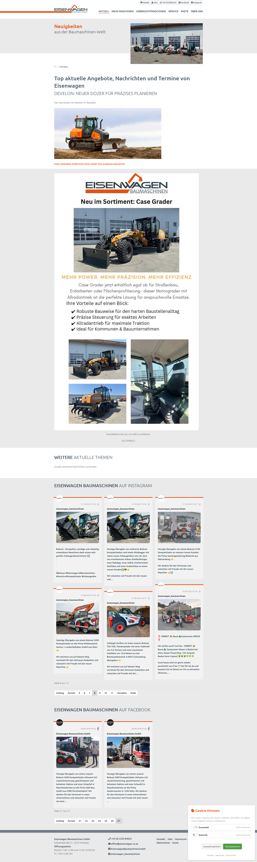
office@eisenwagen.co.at (124, 843)
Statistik (203, 834)
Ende (133, 692)
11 (112, 692)
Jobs (155, 2)
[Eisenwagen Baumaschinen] (55, 66)
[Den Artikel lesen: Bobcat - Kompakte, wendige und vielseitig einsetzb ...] (77, 527)
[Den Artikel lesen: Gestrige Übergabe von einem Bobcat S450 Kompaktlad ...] (77, 618)
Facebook (184, 2)
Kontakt (145, 2)
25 (106, 820)
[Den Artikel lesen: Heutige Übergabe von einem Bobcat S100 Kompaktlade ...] (179, 527)
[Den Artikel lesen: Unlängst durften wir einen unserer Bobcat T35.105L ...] (128, 621)
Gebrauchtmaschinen (151, 11)
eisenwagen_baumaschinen (125, 853)
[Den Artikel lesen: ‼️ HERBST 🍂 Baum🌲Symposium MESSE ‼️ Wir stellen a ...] (179, 614)
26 (112, 820)
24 (99, 820)
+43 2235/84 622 (169, 2)
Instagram (197, 2)
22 (86, 820)
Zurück (71, 692)
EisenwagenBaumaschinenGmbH (128, 848)
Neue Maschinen (123, 11)
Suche (175, 842)
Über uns (197, 11)
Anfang (60, 692)
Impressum (181, 839)
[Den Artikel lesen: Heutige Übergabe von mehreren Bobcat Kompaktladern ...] (128, 527)
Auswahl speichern (212, 846)
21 (80, 820)
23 (93, 820)
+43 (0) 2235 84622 (121, 838)
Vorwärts (122, 692)
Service (173, 11)
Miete (184, 11)
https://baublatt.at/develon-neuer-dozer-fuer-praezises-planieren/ (89, 163)
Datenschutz (163, 842)
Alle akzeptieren (232, 846)
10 (105, 692)
